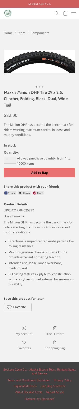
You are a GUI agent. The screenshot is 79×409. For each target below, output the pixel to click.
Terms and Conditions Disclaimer (29, 380)
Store (22, 33)
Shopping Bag (55, 348)
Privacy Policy (63, 380)
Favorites (24, 348)
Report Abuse (55, 392)
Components (39, 33)
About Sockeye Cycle (28, 392)
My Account (24, 334)
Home (8, 33)
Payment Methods (25, 386)
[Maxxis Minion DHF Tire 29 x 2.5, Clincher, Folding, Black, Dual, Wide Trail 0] (39, 61)
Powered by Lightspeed (39, 399)
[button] (7, 13)
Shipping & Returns (52, 386)
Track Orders (54, 334)
